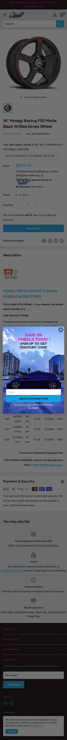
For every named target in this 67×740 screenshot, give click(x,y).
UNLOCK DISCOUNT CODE (33, 398)
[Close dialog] (60, 329)
